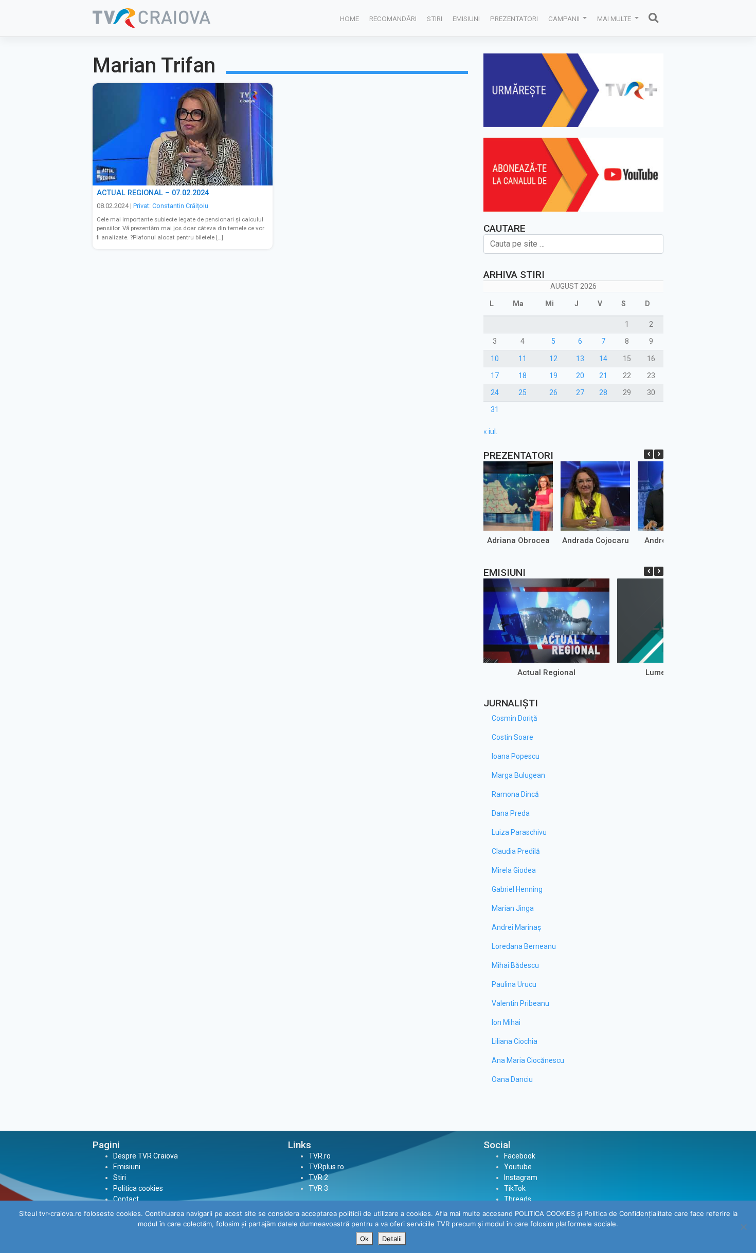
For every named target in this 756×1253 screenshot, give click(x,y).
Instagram (520, 1177)
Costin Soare (512, 737)
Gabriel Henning (517, 889)
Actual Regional (546, 672)
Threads (517, 1199)
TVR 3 (318, 1188)
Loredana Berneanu (524, 946)
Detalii (392, 1239)
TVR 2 (318, 1177)
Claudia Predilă (516, 851)
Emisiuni (466, 18)
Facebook (519, 1156)
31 (495, 409)
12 (553, 358)
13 (580, 358)
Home (349, 18)
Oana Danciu (512, 1079)
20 (580, 375)
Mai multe (615, 18)
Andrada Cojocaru (595, 540)
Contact (126, 1199)
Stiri (434, 18)
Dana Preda (511, 813)
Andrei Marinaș (516, 927)
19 (553, 375)
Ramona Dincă (515, 794)
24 (495, 392)
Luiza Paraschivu (519, 832)
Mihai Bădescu (515, 965)
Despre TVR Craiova (145, 1156)
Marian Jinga (513, 908)
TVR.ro (320, 1156)
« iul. (490, 431)
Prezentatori (514, 18)
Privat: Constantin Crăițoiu (170, 206)
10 (495, 358)
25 (522, 392)
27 (580, 392)
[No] (743, 1227)
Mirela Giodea (514, 870)
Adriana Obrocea (518, 540)
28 (603, 392)
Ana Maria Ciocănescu (528, 1060)
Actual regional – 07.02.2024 (153, 193)
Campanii (564, 18)
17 (495, 375)
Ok (364, 1239)
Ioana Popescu (515, 756)
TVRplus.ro (326, 1167)
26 (553, 392)
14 (603, 358)
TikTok (515, 1188)
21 (603, 375)
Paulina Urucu (514, 984)
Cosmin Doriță (514, 718)
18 (522, 375)
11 (522, 358)
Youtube (518, 1167)
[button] (658, 454)
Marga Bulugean (518, 775)
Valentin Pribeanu (520, 1003)
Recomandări (393, 18)
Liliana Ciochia (514, 1041)
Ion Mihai (506, 1022)
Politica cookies (138, 1188)
